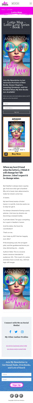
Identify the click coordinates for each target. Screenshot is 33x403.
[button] (16, 112)
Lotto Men (16, 12)
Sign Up (17, 385)
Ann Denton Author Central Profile (16, 349)
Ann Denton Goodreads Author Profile (16, 346)
